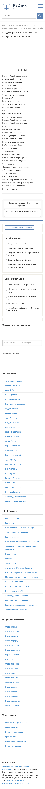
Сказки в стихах (12, 706)
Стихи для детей (12, 631)
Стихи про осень (12, 664)
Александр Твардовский (15, 497)
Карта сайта (24, 783)
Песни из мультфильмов (15, 741)
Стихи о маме (11, 687)
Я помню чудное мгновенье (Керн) (20, 528)
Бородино (9, 523)
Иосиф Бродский (12, 427)
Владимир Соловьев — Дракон (19, 260)
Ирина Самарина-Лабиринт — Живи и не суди (23, 298)
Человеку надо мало (14, 582)
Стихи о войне (11, 692)
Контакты (11, 781)
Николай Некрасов (13, 399)
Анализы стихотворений (11, 766)
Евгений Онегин (12, 518)
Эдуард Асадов (12, 460)
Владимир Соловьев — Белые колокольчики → (22, 213)
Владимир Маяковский (15, 404)
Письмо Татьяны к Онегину (17, 586)
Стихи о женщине (12, 650)
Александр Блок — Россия (16, 596)
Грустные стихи (11, 659)
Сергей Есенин (11, 390)
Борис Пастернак (12, 446)
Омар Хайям (10, 483)
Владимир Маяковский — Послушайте (21, 605)
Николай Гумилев (12, 492)
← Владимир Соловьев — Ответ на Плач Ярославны (22, 204)
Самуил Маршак (12, 450)
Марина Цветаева (13, 432)
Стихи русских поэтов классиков (19, 227)
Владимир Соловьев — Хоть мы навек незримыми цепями (22, 266)
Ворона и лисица (12, 537)
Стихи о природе (12, 641)
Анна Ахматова (11, 418)
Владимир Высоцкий (14, 423)
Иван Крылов (11, 395)
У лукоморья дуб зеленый (16, 532)
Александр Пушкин (13, 381)
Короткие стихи (12, 655)
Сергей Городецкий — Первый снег (21, 285)
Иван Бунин (10, 474)
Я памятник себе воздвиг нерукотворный (23, 542)
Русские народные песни (16, 723)
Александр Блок (12, 436)
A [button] (18, 70)
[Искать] (40, 16)
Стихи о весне (11, 673)
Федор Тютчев (11, 409)
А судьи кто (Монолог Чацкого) (18, 568)
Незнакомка (10, 554)
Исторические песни (14, 732)
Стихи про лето (11, 678)
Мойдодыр (10, 559)
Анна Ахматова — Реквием (16, 600)
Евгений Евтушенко (13, 464)
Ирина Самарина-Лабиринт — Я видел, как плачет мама (24, 309)
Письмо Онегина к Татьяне (16, 591)
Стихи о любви (11, 627)
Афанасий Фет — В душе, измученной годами (22, 290)
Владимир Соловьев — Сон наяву (20, 248)
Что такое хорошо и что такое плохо (21, 573)
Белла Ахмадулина (13, 487)
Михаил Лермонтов (13, 385)
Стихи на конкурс (12, 701)
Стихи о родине (11, 696)
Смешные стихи (12, 682)
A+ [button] (26, 70)
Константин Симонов (14, 469)
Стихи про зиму (12, 668)
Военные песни (11, 727)
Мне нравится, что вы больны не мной (21, 577)
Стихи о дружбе (12, 645)
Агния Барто (10, 441)
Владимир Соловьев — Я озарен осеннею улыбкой (23, 254)
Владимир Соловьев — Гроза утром (21, 244)
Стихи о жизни (11, 636)
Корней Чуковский (13, 455)
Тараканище (10, 563)
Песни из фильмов (13, 746)
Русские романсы (12, 737)
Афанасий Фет (11, 413)
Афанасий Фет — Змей (16, 303)
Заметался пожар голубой (16, 610)
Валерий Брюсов (12, 478)
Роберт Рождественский (15, 501)
